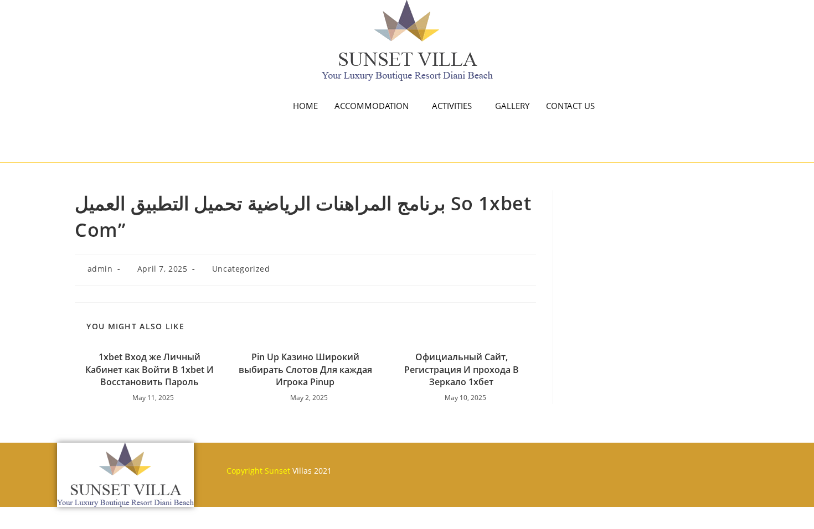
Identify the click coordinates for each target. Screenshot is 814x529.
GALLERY (512, 105)
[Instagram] (531, 465)
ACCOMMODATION (371, 105)
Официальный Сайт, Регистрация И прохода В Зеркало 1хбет (461, 369)
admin (100, 268)
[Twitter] (433, 465)
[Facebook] (400, 465)
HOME (305, 105)
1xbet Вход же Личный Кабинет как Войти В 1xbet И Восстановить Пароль (149, 369)
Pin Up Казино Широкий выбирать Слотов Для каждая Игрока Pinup (305, 369)
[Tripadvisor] (498, 465)
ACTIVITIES (452, 105)
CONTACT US (570, 105)
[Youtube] (466, 465)
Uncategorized (241, 268)
